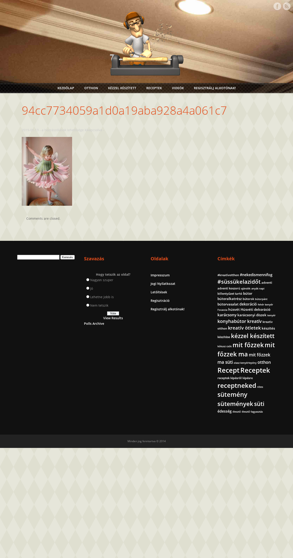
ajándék (245, 288)
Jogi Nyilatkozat (163, 283)
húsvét (234, 309)
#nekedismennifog (256, 274)
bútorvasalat (228, 304)
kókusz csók (224, 346)
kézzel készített (252, 336)
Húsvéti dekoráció (255, 309)
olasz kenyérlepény (245, 362)
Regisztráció (160, 300)
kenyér (271, 315)
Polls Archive (94, 323)
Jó (91, 288)
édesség (224, 411)
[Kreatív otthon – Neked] (146, 73)
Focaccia (222, 309)
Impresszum (160, 275)
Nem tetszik (99, 305)
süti (259, 404)
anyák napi (257, 288)
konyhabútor (231, 321)
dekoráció (248, 304)
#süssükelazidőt (238, 281)
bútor (247, 293)
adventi (266, 282)
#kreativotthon (228, 275)
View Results (113, 318)
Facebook (277, 6)
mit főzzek (248, 345)
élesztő (237, 411)
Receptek (154, 88)
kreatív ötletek (244, 328)
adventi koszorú (228, 288)
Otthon (91, 88)
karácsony (226, 314)
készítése (223, 337)
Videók (178, 88)
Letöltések (159, 292)
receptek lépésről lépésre (235, 378)
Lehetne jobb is (102, 297)
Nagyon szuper (101, 280)
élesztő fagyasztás (252, 411)
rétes (260, 387)
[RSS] (286, 6)
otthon (264, 362)
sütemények (235, 404)
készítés (268, 328)
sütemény (232, 394)
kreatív (254, 321)
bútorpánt (261, 299)
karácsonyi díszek (251, 315)
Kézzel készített (122, 88)
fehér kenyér (265, 304)
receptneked (236, 385)
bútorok (248, 299)
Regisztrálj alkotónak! (215, 88)
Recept (228, 370)
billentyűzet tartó (229, 293)
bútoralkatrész (229, 298)
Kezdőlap (65, 88)
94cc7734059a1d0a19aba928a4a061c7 (124, 110)
